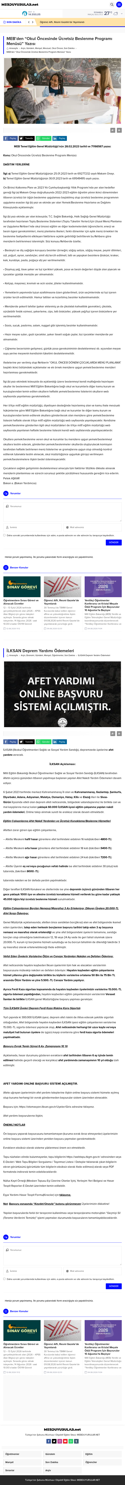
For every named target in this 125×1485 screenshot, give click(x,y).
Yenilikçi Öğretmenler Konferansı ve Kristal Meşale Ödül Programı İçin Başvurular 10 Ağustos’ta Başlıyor (102, 605)
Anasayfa (13, 48)
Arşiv (23, 48)
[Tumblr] (76, 1441)
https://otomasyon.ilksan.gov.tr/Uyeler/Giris (45, 1107)
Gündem (30, 48)
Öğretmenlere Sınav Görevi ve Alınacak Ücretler (21, 602)
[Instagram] (59, 1441)
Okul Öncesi (57, 48)
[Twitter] (54, 1441)
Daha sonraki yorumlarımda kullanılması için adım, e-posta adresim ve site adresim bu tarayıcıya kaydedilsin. (60, 535)
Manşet (38, 48)
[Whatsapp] (71, 1441)
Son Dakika (69, 48)
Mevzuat (47, 48)
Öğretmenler (57, 655)
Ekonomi (30, 655)
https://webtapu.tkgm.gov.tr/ (83, 1157)
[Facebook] (48, 1441)
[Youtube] (65, 1441)
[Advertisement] (62, 1398)
